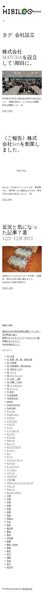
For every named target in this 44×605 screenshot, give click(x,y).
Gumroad (11, 408)
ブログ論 (11, 479)
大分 (9, 522)
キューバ (11, 444)
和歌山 (10, 518)
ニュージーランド (15, 460)
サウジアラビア (14, 447)
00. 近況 (10, 356)
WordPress (27, 589)
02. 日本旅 (11, 362)
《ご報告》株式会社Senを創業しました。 (21, 143)
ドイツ (10, 457)
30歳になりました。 (11, 341)
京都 (9, 505)
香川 (9, 564)
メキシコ (11, 486)
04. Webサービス (15, 369)
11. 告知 (10, 392)
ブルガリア (12, 476)
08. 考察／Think (14, 382)
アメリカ (11, 411)
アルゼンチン (13, 414)
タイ (9, 454)
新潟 (9, 535)
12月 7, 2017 (7, 111)
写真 (9, 515)
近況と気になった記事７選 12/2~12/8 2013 (19, 232)
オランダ (11, 437)
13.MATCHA (12, 398)
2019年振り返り (9, 334)
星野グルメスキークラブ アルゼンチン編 (20, 338)
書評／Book (12, 544)
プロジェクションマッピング (20, 483)
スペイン (11, 450)
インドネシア (13, 431)
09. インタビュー (15, 385)
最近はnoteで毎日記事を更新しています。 (21, 331)
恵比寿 (10, 528)
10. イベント (12, 389)
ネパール (11, 463)
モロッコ (11, 489)
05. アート (11, 372)
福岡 (9, 557)
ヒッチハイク (13, 466)
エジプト (11, 434)
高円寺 (10, 567)
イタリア (11, 424)
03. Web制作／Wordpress (19, 366)
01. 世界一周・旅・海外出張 (19, 359)
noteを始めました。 (11, 344)
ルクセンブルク (14, 492)
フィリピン (12, 470)
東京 (9, 551)
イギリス (11, 418)
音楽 (9, 561)
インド (10, 427)
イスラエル (12, 421)
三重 (9, 496)
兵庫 (9, 512)
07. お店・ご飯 (13, 379)
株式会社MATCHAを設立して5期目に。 (19, 57)
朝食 (9, 548)
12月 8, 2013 (7, 288)
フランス (11, 473)
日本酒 (10, 538)
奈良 (9, 525)
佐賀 (9, 509)
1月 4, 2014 (7, 199)
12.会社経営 (12, 395)
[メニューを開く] (3, 20)
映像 (9, 541)
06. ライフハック (14, 376)
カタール (11, 440)
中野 (9, 499)
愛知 (9, 531)
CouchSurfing (13, 405)
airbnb (10, 402)
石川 (9, 554)
